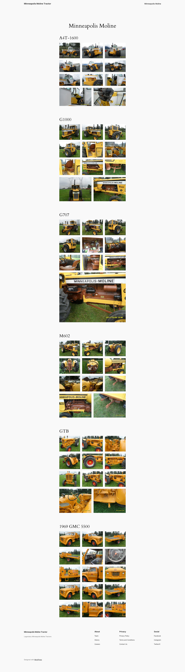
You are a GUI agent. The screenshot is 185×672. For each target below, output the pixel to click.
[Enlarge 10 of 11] (89, 91)
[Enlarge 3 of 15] (123, 534)
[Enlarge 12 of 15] (123, 587)
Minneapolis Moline (152, 4)
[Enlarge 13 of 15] (77, 604)
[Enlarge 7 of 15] (77, 569)
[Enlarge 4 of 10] (77, 240)
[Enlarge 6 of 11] (123, 63)
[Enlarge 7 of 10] (77, 257)
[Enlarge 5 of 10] (100, 240)
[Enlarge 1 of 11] (77, 45)
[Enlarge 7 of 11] (77, 77)
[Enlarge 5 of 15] (100, 552)
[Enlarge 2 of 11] (100, 45)
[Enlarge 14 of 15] (100, 604)
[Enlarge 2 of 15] (100, 534)
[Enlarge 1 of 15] (77, 534)
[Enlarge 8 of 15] (100, 569)
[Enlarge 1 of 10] (77, 222)
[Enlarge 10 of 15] (77, 587)
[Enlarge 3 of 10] (123, 222)
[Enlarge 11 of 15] (100, 587)
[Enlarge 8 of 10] (100, 257)
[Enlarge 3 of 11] (123, 45)
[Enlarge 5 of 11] (100, 63)
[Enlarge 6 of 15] (123, 552)
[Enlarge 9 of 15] (123, 569)
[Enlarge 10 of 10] (123, 275)
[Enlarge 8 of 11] (100, 77)
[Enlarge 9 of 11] (123, 77)
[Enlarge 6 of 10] (123, 240)
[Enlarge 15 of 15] (123, 604)
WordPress (38, 660)
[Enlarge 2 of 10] (100, 222)
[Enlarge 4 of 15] (77, 552)
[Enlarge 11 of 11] (123, 91)
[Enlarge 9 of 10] (123, 257)
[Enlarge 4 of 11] (77, 63)
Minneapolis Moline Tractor (37, 3)
